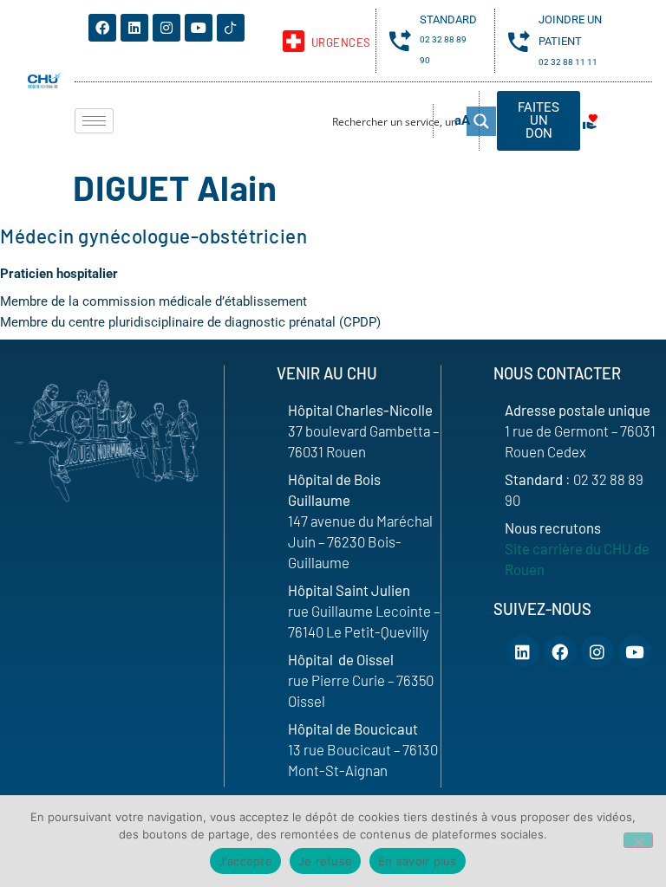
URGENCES (341, 42)
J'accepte (245, 861)
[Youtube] (198, 28)
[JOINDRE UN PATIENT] (519, 41)
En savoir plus (417, 861)
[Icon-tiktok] (231, 28)
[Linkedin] (134, 28)
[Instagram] (166, 28)
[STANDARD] (400, 40)
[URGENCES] (293, 41)
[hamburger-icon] (94, 120)
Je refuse (325, 861)
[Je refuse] (638, 840)
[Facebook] (102, 28)
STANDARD (448, 19)
